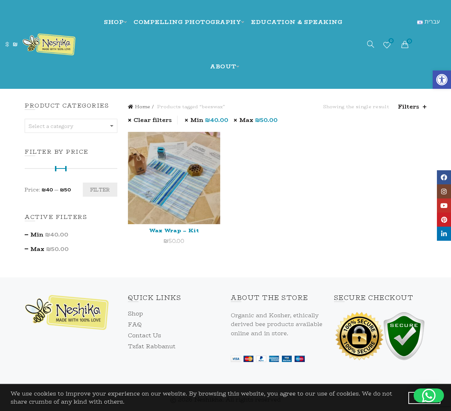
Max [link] (258, 120)
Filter (100, 190)
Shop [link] (114, 22)
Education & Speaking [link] (296, 22)
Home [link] (142, 106)
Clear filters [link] (153, 120)
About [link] (223, 66)
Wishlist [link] (391, 41)
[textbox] (71, 126)
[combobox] (71, 126)
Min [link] (209, 120)
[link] (442, 79)
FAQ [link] (135, 324)
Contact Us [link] (144, 335)
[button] (429, 395)
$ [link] (7, 44)
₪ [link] (15, 44)
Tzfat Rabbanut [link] (151, 346)
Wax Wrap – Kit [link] (174, 230)
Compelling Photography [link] (187, 22)
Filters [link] (408, 106)
